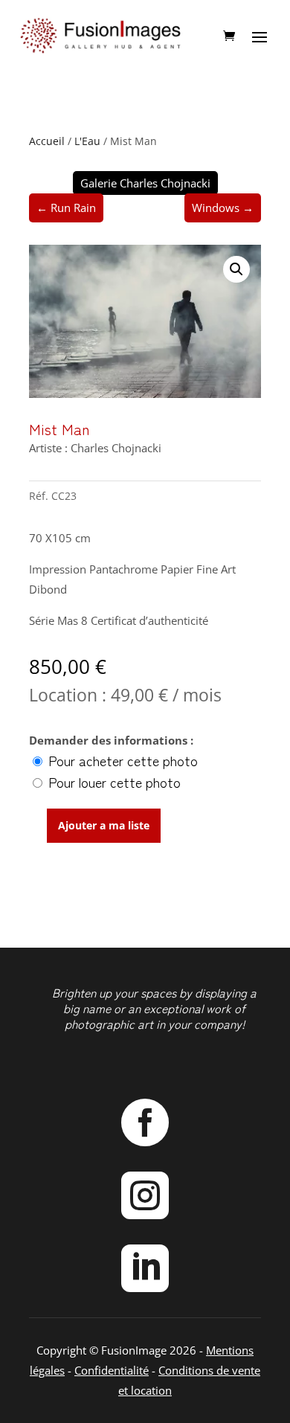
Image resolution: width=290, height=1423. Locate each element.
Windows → (223, 207)
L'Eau (87, 141)
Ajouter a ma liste (103, 825)
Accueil (47, 141)
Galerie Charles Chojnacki (145, 183)
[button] (236, 269)
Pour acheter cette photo (121, 760)
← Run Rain (66, 207)
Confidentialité (111, 1370)
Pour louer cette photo (113, 781)
